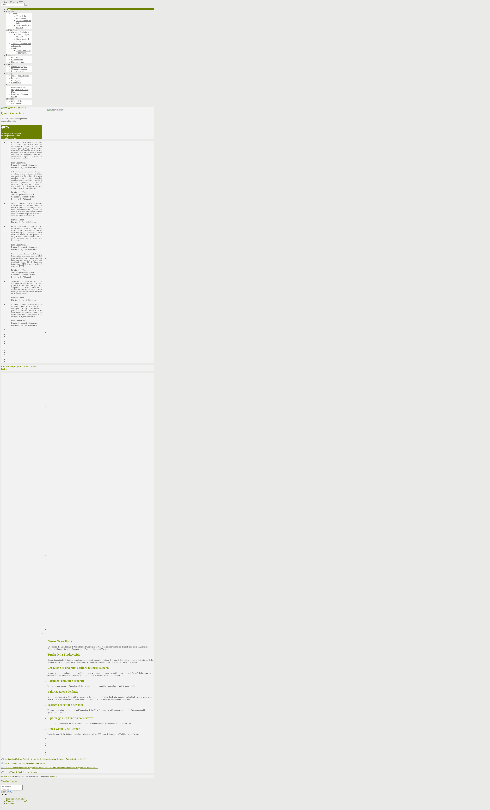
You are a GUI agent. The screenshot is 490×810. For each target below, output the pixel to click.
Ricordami (5, 792)
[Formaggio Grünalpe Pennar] (13, 108)
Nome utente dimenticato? (16, 801)
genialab (53, 776)
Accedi (4, 794)
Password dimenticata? (15, 799)
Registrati (10, 803)
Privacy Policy (7, 776)
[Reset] (26, 5)
